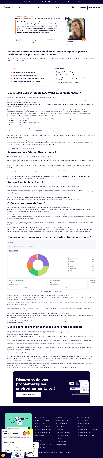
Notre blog (80, 426)
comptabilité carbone (13, 162)
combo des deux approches (85, 336)
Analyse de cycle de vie (42, 420)
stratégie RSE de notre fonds (17, 119)
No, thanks (6, 450)
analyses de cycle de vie (65, 336)
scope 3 (59, 297)
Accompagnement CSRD (43, 429)
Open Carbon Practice (83, 420)
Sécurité (58, 438)
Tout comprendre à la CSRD (85, 435)
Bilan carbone (39, 417)
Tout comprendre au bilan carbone (87, 429)
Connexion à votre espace (43, 444)
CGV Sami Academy (62, 435)
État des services (61, 441)
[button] (15, 8)
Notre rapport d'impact (63, 420)
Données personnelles (63, 432)
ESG (27, 104)
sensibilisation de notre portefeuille (19, 347)
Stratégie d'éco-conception (43, 426)
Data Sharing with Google (9, 444)
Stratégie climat (40, 423)
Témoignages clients (83, 423)
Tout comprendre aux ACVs (85, 432)
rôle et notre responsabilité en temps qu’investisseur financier (36, 351)
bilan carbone (48, 156)
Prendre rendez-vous (94, 7)
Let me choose (17, 450)
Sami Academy (39, 435)
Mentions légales (61, 444)
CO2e (19, 121)
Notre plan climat (61, 417)
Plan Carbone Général (83, 417)
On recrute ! (59, 429)
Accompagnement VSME (43, 432)
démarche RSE (15, 100)
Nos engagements (61, 423)
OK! (28, 450)
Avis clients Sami (61, 426)
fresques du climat (57, 367)
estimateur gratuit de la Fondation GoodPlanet (28, 160)
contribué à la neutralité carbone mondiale (45, 165)
